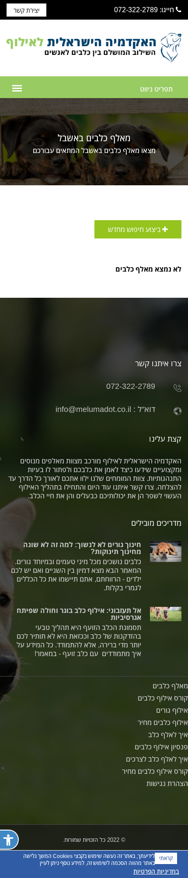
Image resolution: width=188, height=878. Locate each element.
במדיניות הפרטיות (156, 871)
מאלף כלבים (170, 686)
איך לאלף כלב (168, 734)
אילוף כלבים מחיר (163, 722)
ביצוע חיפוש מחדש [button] (135, 229)
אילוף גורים (172, 710)
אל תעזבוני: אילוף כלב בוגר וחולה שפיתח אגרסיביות (79, 614)
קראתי (166, 858)
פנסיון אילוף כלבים (161, 747)
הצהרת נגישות (167, 783)
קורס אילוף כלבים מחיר (155, 771)
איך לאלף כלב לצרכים (157, 759)
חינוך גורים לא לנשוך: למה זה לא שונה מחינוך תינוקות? (82, 548)
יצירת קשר (26, 10)
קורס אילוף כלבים (163, 698)
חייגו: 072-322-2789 (145, 9)
